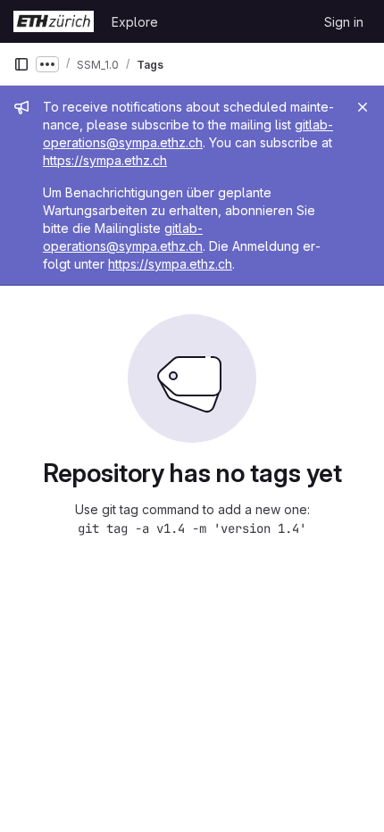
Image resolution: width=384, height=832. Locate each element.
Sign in (343, 21)
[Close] (362, 107)
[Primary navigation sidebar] (21, 64)
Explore (135, 21)
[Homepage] (53, 21)
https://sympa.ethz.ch (105, 160)
